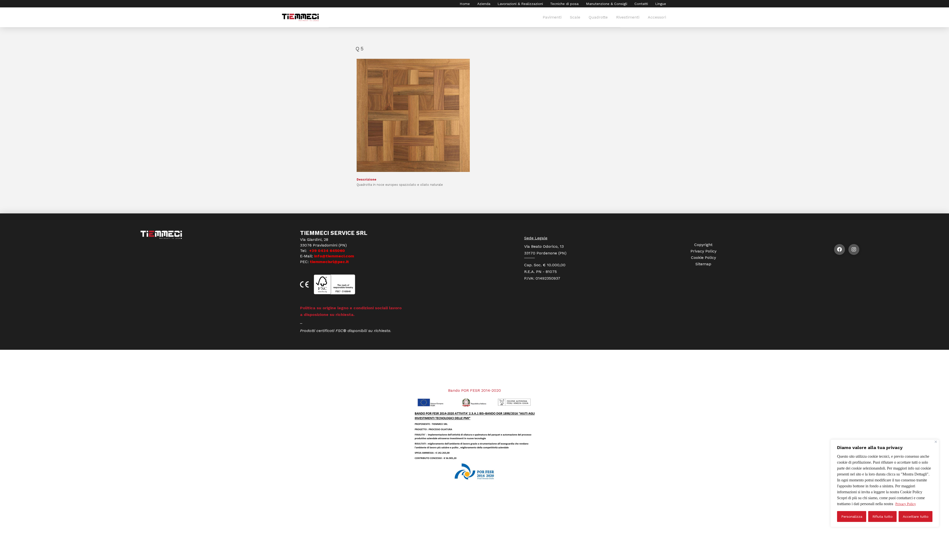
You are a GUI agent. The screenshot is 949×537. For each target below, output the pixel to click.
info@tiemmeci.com (334, 256)
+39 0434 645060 (326, 250)
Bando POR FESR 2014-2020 (474, 390)
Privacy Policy (905, 504)
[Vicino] (936, 442)
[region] (884, 483)
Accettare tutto (915, 516)
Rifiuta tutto (882, 516)
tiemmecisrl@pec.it (329, 261)
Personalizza (851, 516)
